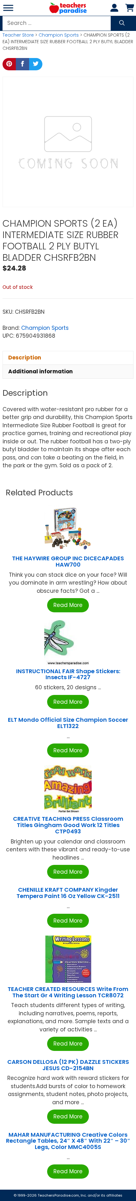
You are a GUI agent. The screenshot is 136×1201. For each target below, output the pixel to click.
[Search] (122, 23)
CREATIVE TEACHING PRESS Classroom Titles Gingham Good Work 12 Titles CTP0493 (68, 825)
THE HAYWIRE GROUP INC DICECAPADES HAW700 (68, 561)
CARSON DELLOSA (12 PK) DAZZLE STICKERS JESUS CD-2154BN (68, 1065)
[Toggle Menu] (8, 8)
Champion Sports (59, 35)
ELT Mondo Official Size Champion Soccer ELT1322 (68, 723)
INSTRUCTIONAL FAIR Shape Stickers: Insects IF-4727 (68, 674)
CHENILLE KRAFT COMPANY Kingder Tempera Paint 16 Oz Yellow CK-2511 (68, 893)
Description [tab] (24, 357)
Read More (68, 605)
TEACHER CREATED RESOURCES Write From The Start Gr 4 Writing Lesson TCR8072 (68, 992)
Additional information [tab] (40, 371)
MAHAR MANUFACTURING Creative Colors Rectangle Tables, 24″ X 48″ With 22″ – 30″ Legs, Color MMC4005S (68, 1141)
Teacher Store (18, 35)
